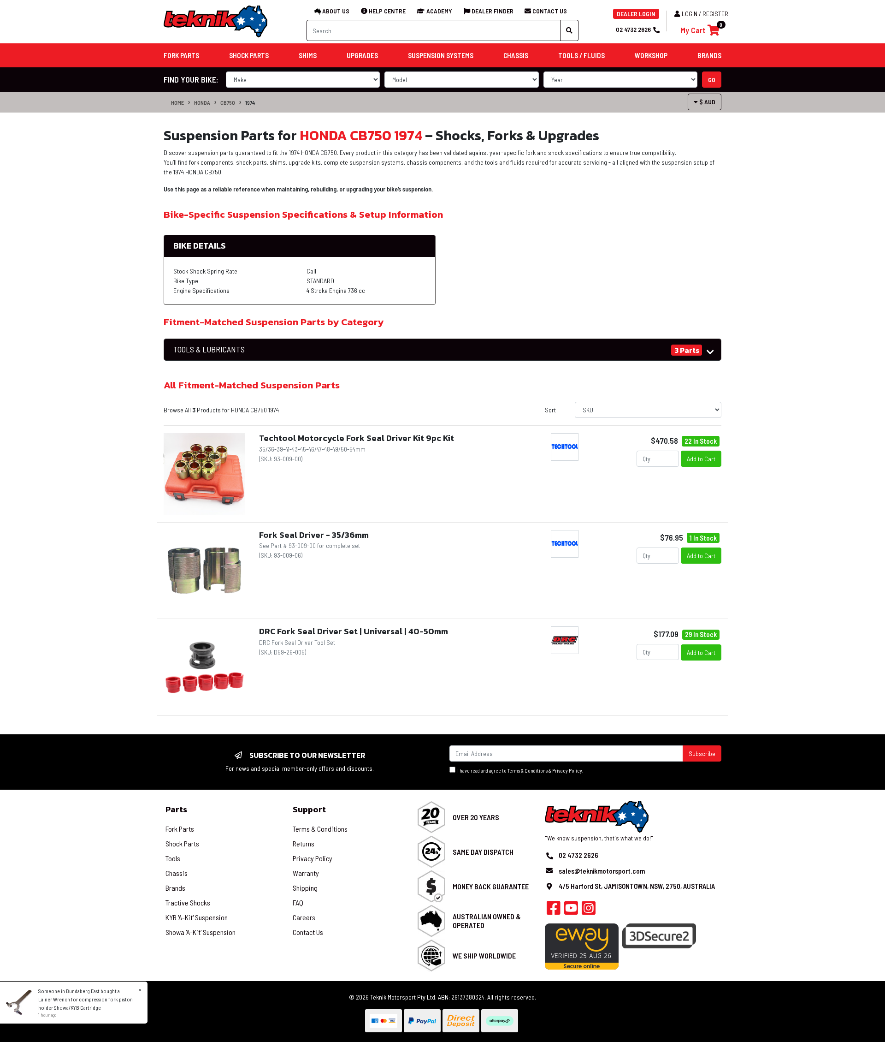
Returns (303, 843)
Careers (304, 917)
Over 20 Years (476, 817)
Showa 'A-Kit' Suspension (200, 932)
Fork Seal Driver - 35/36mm (314, 535)
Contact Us (308, 932)
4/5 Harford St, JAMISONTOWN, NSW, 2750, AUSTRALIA (637, 886)
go (711, 79)
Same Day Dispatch (483, 851)
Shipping (305, 887)
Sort (550, 410)
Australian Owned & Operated (487, 920)
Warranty (306, 873)
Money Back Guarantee (491, 886)
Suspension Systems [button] (440, 55)
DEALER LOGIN (636, 14)
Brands (175, 887)
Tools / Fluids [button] (581, 55)
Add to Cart (701, 459)
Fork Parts (179, 828)
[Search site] (569, 30)
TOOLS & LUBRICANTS (209, 349)
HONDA (202, 102)
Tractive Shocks (187, 902)
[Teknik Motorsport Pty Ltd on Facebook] (553, 910)
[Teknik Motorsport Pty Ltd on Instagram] (589, 910)
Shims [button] (308, 55)
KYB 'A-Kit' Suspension (196, 917)
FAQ (298, 902)
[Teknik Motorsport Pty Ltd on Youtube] (571, 910)
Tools (172, 858)
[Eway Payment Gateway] (582, 946)
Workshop (651, 55)
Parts (176, 809)
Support (309, 809)
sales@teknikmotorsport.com (602, 871)
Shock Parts (182, 843)
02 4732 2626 (633, 29)
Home (177, 102)
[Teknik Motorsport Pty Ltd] (216, 21)
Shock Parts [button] (249, 55)
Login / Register (705, 14)
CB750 (227, 102)
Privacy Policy (567, 771)
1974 (250, 102)
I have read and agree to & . (519, 771)
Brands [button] (709, 55)
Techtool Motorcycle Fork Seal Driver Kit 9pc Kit (356, 438)
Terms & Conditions (527, 771)
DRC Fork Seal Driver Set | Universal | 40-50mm (353, 631)
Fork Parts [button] (181, 55)
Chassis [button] (515, 55)
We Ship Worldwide (484, 955)
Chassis (176, 873)
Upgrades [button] (362, 55)
